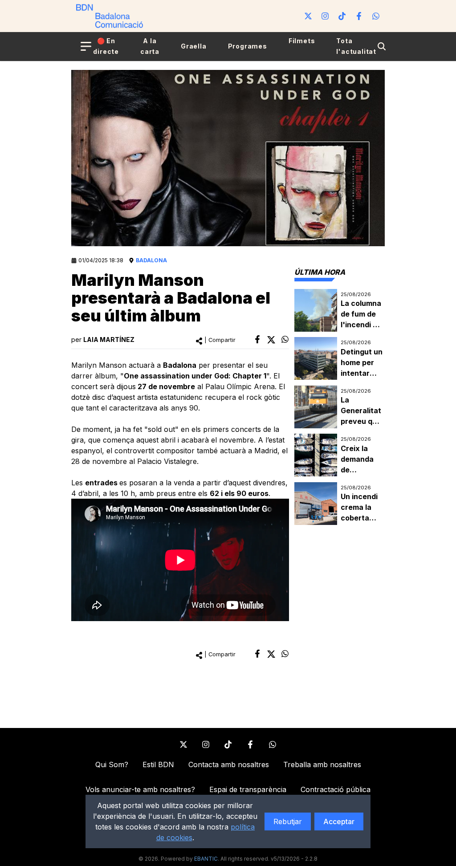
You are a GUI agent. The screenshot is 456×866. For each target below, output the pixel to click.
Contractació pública (335, 789)
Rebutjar (287, 821)
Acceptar (338, 821)
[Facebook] (359, 16)
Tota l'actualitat (356, 46)
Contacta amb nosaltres (228, 764)
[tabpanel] (339, 407)
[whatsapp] (285, 339)
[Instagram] (325, 16)
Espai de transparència (247, 789)
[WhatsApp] (376, 16)
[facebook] (257, 339)
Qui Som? (111, 764)
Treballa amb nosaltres (322, 764)
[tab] (319, 272)
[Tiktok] (342, 16)
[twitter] (271, 339)
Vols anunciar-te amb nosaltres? (140, 789)
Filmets (302, 41)
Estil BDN (158, 764)
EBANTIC (206, 858)
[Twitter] (308, 16)
